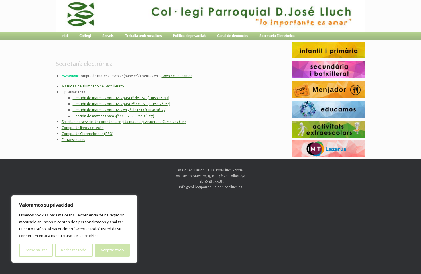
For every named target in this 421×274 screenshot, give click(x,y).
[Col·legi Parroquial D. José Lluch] (57, 16)
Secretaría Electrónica (277, 36)
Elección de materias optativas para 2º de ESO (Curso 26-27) (121, 104)
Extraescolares (73, 140)
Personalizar (36, 250)
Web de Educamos (177, 76)
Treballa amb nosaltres (143, 36)
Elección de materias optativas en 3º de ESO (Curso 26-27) (119, 110)
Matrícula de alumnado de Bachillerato (93, 86)
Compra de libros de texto (83, 128)
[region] (74, 229)
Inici (65, 36)
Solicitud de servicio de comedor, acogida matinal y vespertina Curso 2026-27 (124, 122)
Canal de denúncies (232, 36)
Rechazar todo (74, 250)
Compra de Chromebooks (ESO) (87, 134)
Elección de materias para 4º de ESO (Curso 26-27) (113, 116)
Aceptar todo (112, 250)
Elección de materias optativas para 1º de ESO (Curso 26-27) (121, 98)
